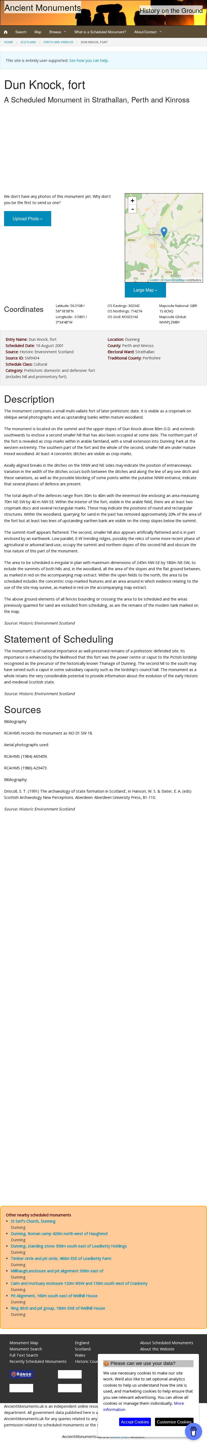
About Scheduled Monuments (166, 1342)
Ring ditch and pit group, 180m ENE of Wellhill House (58, 1308)
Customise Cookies (174, 1422)
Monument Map (23, 1342)
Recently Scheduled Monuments (38, 1361)
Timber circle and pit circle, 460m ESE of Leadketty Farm (61, 1258)
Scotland (28, 42)
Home (8, 42)
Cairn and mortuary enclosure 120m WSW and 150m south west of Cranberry (79, 1283)
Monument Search (25, 1348)
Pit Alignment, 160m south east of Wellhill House (54, 1295)
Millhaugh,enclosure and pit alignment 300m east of (57, 1270)
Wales (80, 1355)
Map (37, 31)
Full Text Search (23, 1355)
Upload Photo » (28, 218)
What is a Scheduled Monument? (100, 31)
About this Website (157, 1348)
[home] (5, 32)
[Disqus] (103, 978)
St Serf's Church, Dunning (33, 1221)
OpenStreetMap (174, 280)
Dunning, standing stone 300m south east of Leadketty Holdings (69, 1246)
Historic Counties (90, 1361)
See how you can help (88, 60)
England (82, 1342)
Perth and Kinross (58, 42)
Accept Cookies (135, 1422)
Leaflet (154, 280)
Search (20, 31)
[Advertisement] (103, 150)
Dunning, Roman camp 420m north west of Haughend (59, 1233)
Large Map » (145, 290)
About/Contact (145, 31)
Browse (55, 31)
